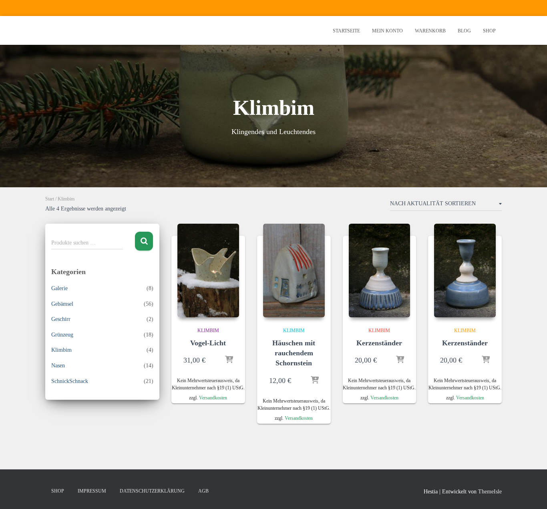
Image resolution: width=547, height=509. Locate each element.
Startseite (346, 31)
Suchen (144, 241)
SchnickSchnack (69, 381)
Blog (464, 31)
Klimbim (61, 350)
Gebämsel (62, 304)
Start (49, 199)
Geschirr (60, 319)
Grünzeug (62, 335)
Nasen (58, 366)
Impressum (92, 491)
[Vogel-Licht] (208, 270)
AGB (203, 491)
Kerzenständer (379, 343)
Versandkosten (213, 398)
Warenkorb (430, 31)
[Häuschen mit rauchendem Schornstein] (294, 270)
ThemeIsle (490, 492)
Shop (489, 31)
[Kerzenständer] (379, 270)
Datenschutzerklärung (152, 491)
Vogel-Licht (208, 343)
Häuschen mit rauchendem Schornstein (293, 353)
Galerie (59, 288)
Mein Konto (387, 31)
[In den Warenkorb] (229, 360)
